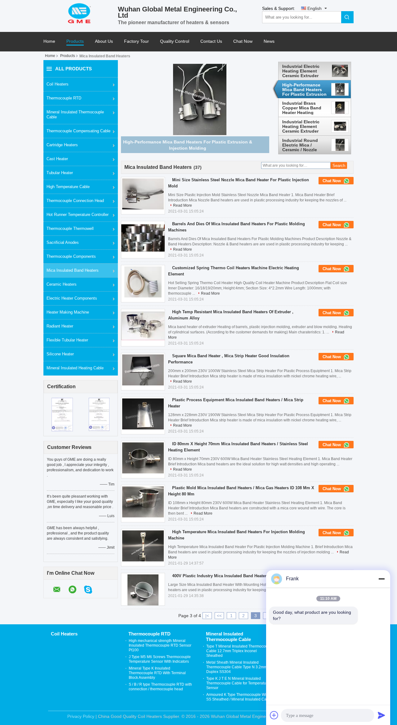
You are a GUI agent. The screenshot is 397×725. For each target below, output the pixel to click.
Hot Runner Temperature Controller (78, 214)
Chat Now (242, 41)
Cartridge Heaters (62, 145)
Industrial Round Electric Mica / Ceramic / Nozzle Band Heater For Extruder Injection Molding (301, 145)
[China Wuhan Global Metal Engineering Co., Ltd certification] (62, 414)
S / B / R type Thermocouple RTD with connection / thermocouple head (160, 686)
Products (75, 41)
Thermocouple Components (71, 256)
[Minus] (381, 578)
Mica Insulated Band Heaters (73, 270)
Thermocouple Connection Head (75, 200)
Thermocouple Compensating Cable (78, 131)
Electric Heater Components (72, 298)
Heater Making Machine (68, 312)
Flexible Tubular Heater (67, 340)
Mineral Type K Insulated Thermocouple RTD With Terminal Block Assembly (157, 673)
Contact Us (211, 41)
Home (49, 41)
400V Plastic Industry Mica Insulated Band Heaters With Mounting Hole (240, 575)
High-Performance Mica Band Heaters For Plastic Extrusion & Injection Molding (304, 89)
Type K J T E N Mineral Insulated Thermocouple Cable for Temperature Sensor (238, 683)
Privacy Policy (80, 716)
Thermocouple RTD (64, 98)
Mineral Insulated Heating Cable (75, 368)
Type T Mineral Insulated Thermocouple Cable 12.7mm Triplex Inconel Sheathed (239, 651)
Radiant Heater (60, 326)
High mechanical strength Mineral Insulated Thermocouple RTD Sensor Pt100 (160, 645)
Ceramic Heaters (62, 284)
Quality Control (174, 41)
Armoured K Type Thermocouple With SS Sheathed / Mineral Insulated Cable (239, 696)
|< (207, 615)
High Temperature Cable (68, 186)
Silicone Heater (60, 354)
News (269, 41)
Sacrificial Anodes (63, 242)
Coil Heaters (58, 84)
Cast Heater (57, 158)
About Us (104, 41)
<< (219, 615)
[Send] (381, 715)
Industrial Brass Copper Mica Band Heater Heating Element (301, 108)
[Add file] (274, 715)
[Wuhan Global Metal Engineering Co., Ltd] (80, 12)
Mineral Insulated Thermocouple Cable (75, 114)
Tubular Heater (60, 172)
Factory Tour (136, 41)
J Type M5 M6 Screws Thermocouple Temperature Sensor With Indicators (160, 659)
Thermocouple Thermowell (70, 228)
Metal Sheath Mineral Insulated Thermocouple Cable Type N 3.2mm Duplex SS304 (236, 667)
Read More (182, 205)
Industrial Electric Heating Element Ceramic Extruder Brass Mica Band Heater (300, 71)
